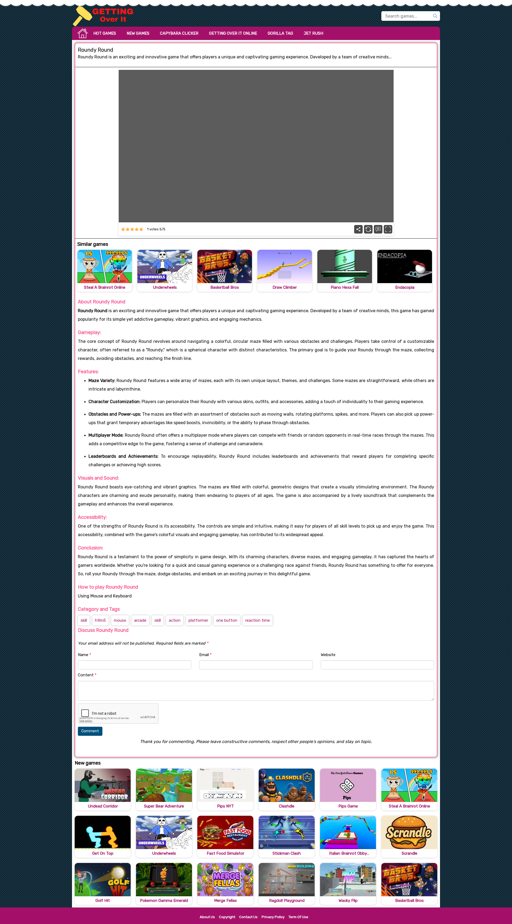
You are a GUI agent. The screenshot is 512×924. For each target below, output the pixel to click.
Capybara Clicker (179, 33)
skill (84, 620)
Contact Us (248, 917)
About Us (207, 917)
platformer (198, 620)
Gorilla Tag (280, 33)
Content (87, 675)
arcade (140, 620)
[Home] (105, 16)
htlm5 (100, 620)
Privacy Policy (273, 917)
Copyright (227, 917)
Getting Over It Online (233, 33)
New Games (138, 33)
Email (205, 654)
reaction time (257, 620)
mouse (120, 620)
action (175, 620)
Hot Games (104, 33)
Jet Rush (313, 33)
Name (84, 654)
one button (226, 620)
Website (328, 654)
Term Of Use (298, 917)
